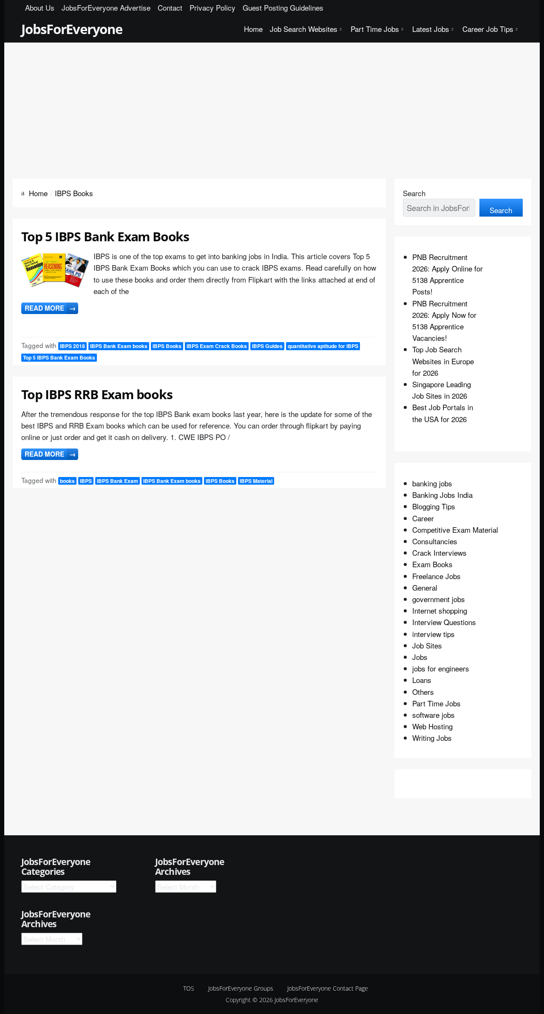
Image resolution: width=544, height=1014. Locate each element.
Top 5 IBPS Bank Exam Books (105, 236)
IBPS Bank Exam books (118, 346)
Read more (50, 308)
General (424, 587)
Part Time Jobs (375, 28)
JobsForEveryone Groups (240, 988)
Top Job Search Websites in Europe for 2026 (443, 360)
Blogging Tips (433, 506)
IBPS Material (256, 481)
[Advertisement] (272, 106)
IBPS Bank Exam (117, 481)
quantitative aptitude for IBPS (323, 346)
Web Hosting (432, 726)
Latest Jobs (430, 28)
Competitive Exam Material (455, 529)
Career (423, 518)
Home (253, 28)
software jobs (433, 714)
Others (423, 691)
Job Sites (427, 645)
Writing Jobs (432, 737)
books (67, 481)
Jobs (420, 656)
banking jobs (432, 483)
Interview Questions (444, 622)
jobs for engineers (440, 668)
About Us (39, 7)
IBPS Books (167, 346)
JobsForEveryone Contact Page (327, 988)
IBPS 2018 (72, 346)
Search (414, 193)
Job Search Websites (303, 28)
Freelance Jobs (436, 576)
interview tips (433, 633)
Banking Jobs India (442, 494)
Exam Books (432, 564)
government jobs (438, 599)
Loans (421, 679)
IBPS (86, 481)
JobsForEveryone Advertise (106, 7)
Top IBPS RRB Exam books (97, 394)
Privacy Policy (212, 7)
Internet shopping (439, 610)
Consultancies (434, 541)
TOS (188, 988)
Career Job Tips (487, 28)
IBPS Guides (267, 346)
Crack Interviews (439, 552)
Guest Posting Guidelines (283, 7)
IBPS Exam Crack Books (217, 346)
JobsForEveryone (71, 29)
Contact (170, 7)
